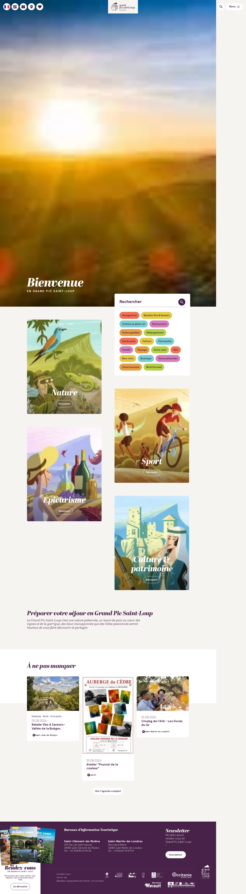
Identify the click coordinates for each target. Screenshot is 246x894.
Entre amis (160, 350)
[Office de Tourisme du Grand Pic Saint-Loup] (123, 6)
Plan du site (62, 878)
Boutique (145, 358)
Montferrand (154, 367)
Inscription (175, 855)
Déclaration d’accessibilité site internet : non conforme (80, 881)
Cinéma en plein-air (133, 324)
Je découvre (20, 886)
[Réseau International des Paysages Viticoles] (118, 875)
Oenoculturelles (168, 358)
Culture (146, 341)
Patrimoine (165, 341)
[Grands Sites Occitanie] (143, 875)
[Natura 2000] (132, 875)
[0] (39, 6)
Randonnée (128, 341)
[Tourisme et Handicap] (181, 884)
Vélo (175, 350)
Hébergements (155, 332)
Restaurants (159, 324)
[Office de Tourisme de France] (107, 875)
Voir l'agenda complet (108, 791)
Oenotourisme (130, 367)
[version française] (6, 6)
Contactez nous (63, 874)
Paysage (142, 350)
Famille (126, 350)
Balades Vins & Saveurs (157, 315)
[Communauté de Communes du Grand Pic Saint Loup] (205, 871)
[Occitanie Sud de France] (182, 875)
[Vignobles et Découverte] (157, 875)
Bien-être (128, 358)
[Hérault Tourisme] (152, 884)
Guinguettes (129, 315)
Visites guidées (131, 332)
